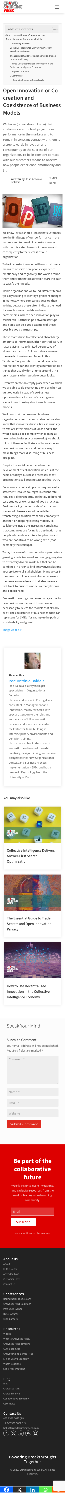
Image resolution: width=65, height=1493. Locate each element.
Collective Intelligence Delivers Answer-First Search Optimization (31, 49)
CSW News (9, 1403)
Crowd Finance (11, 1393)
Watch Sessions (12, 1364)
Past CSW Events (12, 1309)
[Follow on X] (13, 1433)
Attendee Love (11, 1274)
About (6, 1264)
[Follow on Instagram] (35, 1433)
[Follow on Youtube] (28, 1433)
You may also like (21, 43)
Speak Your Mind (21, 71)
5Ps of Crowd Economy (16, 1359)
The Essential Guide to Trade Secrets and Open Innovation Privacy (33, 57)
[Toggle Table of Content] (53, 29)
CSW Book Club (11, 1349)
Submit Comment (24, 1124)
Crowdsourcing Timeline (16, 1344)
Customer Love (11, 1279)
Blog (5, 1383)
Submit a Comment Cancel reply (28, 80)
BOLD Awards (10, 1314)
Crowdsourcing (11, 1388)
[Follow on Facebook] (6, 1433)
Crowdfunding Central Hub (18, 1354)
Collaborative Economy (16, 1398)
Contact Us (9, 1284)
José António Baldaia (26, 180)
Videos (7, 1334)
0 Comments (16, 75)
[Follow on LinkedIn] (21, 1433)
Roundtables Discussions (17, 1299)
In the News (10, 1269)
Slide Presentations (14, 1369)
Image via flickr (12, 630)
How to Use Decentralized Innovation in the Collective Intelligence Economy (31, 65)
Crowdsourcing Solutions (17, 1304)
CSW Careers (10, 1319)
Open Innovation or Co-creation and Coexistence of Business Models (26, 37)
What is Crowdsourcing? (16, 1339)
